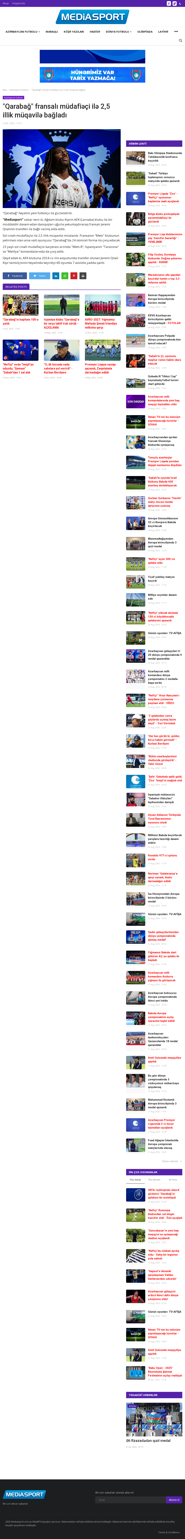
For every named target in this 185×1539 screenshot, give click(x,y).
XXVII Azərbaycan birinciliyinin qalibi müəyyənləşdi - (164, 319)
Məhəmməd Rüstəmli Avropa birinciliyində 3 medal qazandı (162, 1103)
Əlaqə (6, 3)
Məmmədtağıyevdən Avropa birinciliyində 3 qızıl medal (162, 542)
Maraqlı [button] (52, 31)
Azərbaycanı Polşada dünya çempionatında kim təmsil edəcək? (164, 339)
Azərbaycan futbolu (19, 89)
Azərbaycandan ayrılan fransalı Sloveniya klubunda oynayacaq (162, 441)
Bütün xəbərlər (171, 1161)
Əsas (5, 89)
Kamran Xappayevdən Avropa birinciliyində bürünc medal (161, 299)
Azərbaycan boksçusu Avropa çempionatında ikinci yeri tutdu (162, 996)
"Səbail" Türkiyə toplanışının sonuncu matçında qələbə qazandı (164, 177)
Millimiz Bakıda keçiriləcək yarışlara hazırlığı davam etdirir (165, 839)
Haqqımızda (18, 3)
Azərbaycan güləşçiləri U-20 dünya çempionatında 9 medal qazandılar (165, 654)
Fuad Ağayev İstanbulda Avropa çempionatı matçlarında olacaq (163, 1144)
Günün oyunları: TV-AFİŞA (164, 633)
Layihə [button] (163, 31)
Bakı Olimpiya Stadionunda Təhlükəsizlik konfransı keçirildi (165, 156)
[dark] (180, 3)
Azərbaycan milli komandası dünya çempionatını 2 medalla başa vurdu (163, 677)
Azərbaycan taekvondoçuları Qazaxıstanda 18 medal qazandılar (163, 1039)
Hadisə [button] (95, 31)
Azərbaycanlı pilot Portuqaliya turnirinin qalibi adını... (150, 1442)
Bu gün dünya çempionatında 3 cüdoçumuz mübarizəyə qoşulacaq (163, 1081)
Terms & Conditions (169, 1532)
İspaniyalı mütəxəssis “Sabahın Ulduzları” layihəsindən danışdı (161, 798)
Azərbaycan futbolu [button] (22, 31)
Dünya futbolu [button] (118, 31)
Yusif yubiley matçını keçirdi (161, 578)
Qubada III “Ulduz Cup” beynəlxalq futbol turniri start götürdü (163, 380)
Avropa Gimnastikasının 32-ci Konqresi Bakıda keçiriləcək (163, 522)
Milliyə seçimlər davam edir (162, 596)
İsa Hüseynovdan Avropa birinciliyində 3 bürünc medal (163, 897)
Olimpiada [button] (144, 31)
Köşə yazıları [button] (74, 31)
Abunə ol (174, 1499)
